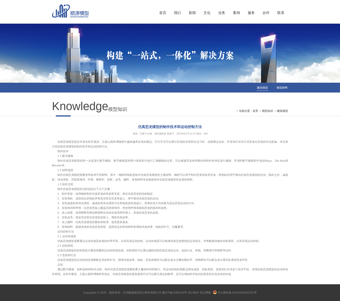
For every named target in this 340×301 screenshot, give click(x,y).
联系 (280, 13)
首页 (162, 13)
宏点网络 (205, 292)
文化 (207, 13)
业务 (221, 13)
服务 (251, 13)
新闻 (192, 13)
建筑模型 (262, 87)
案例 (236, 13)
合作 (266, 13)
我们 (177, 13)
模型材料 (282, 87)
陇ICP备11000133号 (174, 292)
